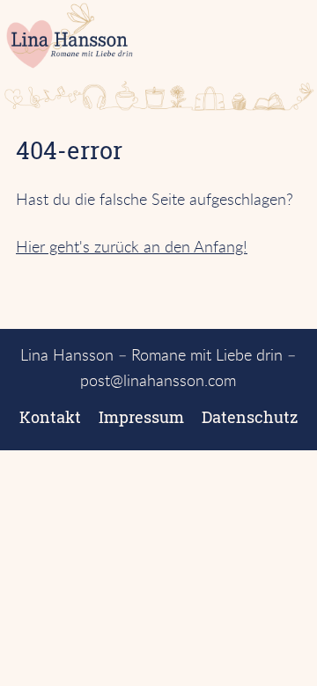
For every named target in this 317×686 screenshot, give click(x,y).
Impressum (141, 417)
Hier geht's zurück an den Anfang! (131, 246)
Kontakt (50, 417)
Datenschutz (250, 417)
